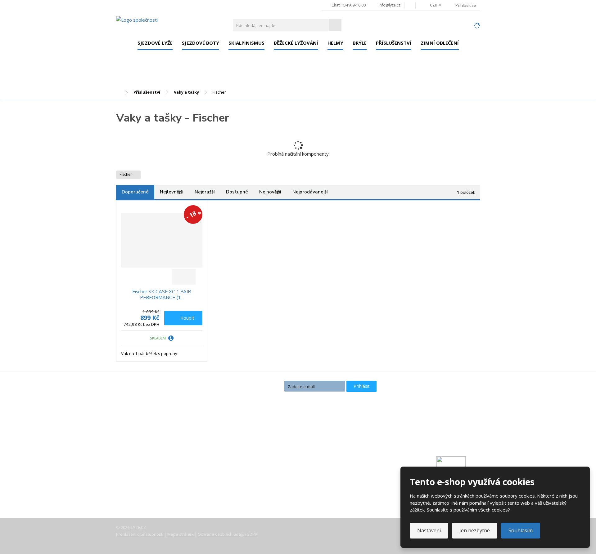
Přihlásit (362, 386)
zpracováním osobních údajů (310, 397)
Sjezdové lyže (155, 43)
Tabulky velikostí (138, 485)
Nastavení (429, 530)
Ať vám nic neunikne (254, 386)
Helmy (335, 43)
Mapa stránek (180, 534)
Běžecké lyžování (296, 43)
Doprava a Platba (139, 468)
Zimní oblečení (440, 43)
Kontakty (131, 459)
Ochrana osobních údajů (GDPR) (228, 534)
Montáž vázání (259, 437)
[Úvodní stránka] (137, 19)
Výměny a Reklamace (143, 476)
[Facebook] (410, 5)
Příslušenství (393, 43)
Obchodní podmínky (142, 494)
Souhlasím (520, 530)
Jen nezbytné (474, 530)
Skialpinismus (246, 43)
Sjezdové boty (200, 43)
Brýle (360, 43)
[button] (432, 5)
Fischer (126, 174)
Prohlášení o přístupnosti (139, 534)
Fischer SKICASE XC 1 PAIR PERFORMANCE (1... (161, 295)
